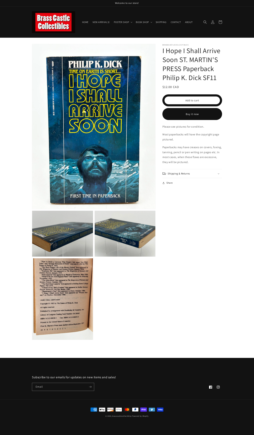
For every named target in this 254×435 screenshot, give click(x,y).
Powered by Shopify (140, 416)
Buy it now (192, 114)
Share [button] (169, 182)
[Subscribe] (90, 387)
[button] (123, 22)
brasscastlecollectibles (121, 416)
